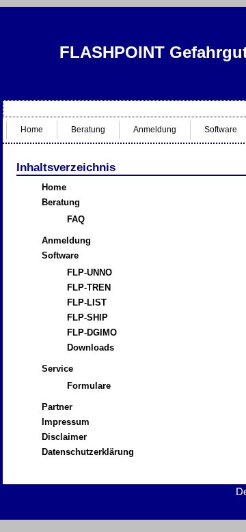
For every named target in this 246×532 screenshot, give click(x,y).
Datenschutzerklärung (88, 452)
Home (31, 129)
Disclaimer (64, 437)
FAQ (76, 219)
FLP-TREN (89, 287)
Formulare (89, 386)
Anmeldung (154, 129)
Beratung (88, 129)
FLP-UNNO (89, 272)
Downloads (90, 347)
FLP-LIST (87, 302)
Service (57, 369)
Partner (57, 407)
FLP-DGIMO (92, 332)
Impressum (66, 422)
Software (60, 255)
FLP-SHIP (87, 317)
